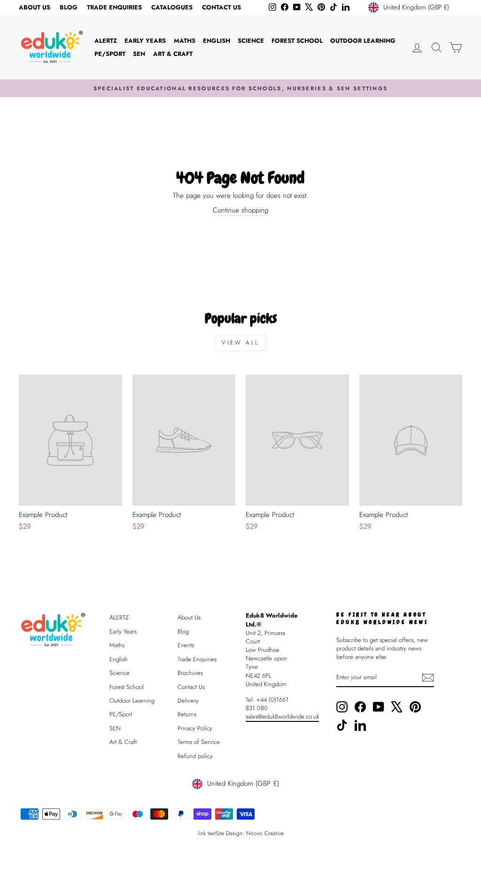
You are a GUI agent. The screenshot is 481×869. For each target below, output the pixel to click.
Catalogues (172, 7)
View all (240, 342)
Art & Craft (173, 53)
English (216, 40)
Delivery (188, 700)
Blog (69, 7)
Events (186, 645)
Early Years (145, 40)
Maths (184, 40)
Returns (187, 714)
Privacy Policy (195, 728)
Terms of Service (199, 741)
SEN (139, 53)
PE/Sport (109, 53)
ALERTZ (105, 40)
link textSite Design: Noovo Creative (241, 833)
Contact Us (221, 7)
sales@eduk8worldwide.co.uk (282, 716)
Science (251, 40)
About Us (34, 7)
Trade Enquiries (114, 7)
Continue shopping (240, 210)
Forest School (297, 40)
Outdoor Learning (363, 40)
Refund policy (195, 756)
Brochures (190, 672)
